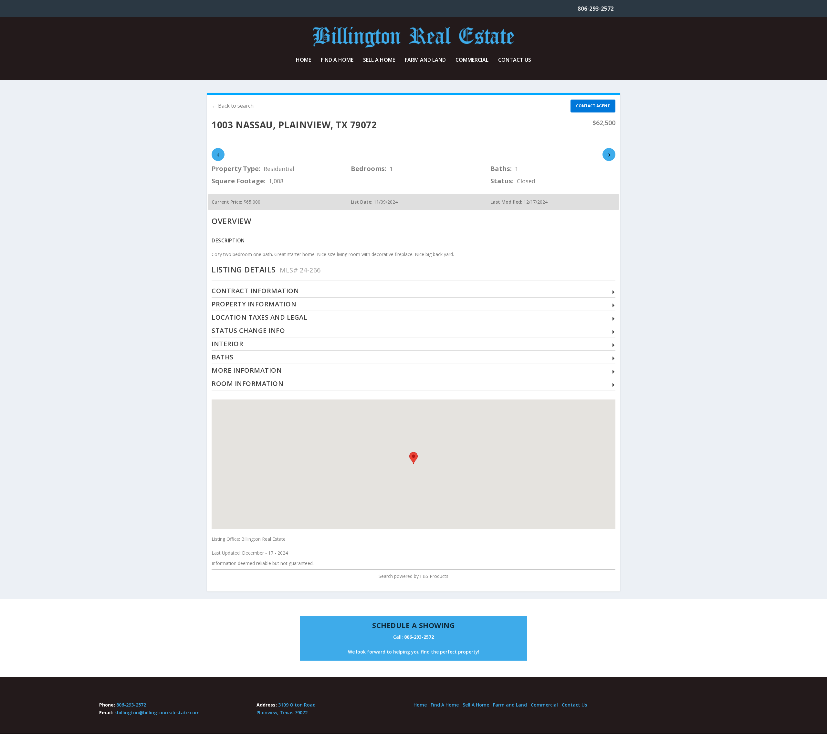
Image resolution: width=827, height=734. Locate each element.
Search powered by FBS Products (413, 576)
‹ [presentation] (218, 154)
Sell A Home (379, 60)
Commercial (471, 60)
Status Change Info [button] (248, 331)
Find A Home (337, 60)
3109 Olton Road (297, 705)
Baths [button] (223, 357)
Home (303, 60)
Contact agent (593, 106)
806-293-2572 (596, 8)
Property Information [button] (254, 304)
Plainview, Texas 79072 (282, 712)
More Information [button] (247, 371)
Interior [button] (227, 344)
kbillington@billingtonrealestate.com (157, 712)
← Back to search (233, 105)
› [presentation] (609, 154)
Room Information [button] (247, 384)
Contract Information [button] (255, 291)
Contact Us (514, 60)
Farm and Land (425, 60)
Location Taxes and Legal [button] (259, 318)
